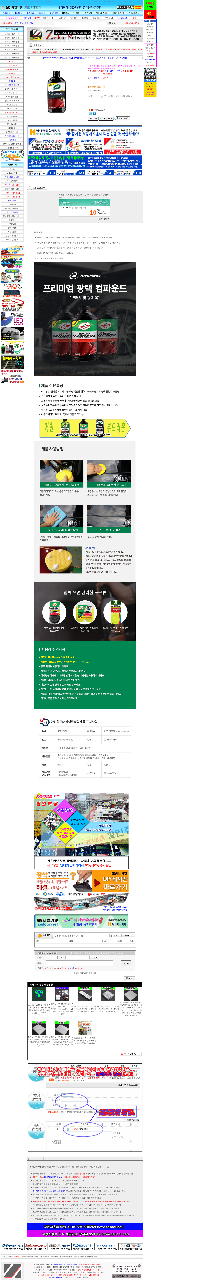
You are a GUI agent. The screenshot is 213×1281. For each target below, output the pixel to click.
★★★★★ (78, 968)
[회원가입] (62, 18)
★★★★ (68, 968)
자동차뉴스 (12, 169)
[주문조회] (109, 18)
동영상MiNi (34, 1256)
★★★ (58, 968)
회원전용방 (12, 232)
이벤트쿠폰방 (44, 1256)
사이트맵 (93, 1256)
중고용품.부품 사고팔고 (12, 216)
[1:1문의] (85, 18)
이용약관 (68, 1278)
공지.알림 (12, 224)
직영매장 (65, 1256)
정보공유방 (12, 204)
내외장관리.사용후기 (12, 208)
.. (102, 1264)
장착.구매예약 (12, 181)
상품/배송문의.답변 (12, 189)
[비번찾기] (74, 18)
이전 (29, 58)
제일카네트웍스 (75, 1256)
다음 (141, 58)
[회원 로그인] (47, 18)
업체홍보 (12, 220)
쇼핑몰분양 (85, 1256)
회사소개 (10, 1256)
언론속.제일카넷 (55, 1256)
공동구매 (26, 1256)
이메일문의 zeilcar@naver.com (56, 1270)
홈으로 (4, 1256)
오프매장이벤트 (12, 240)
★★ (51, 968)
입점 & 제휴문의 (12, 236)
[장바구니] (96, 18)
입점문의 (73, 1270)
